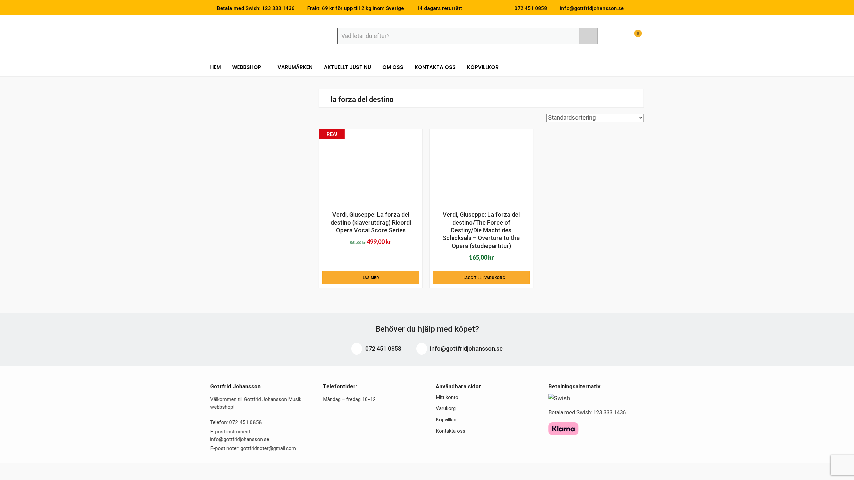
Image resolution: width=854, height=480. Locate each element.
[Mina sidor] (615, 37)
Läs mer (371, 277)
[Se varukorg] (632, 37)
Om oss (392, 67)
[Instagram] (642, 8)
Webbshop (247, 67)
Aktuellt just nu (347, 67)
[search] (588, 36)
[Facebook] (632, 8)
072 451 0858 (382, 348)
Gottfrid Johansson (258, 35)
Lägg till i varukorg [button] (484, 277)
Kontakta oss (435, 67)
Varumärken (295, 67)
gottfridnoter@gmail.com (268, 448)
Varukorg (446, 408)
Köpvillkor (483, 67)
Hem (215, 67)
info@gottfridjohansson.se (466, 348)
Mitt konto (447, 397)
